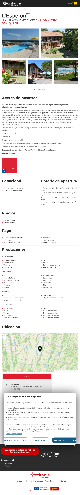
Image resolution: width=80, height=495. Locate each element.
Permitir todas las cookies (65, 440)
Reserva (27, 377)
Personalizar (40, 440)
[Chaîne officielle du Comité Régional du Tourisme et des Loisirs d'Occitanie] (56, 454)
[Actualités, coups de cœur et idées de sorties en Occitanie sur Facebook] (49, 454)
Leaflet (55, 371)
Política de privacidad (14, 434)
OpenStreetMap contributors (71, 371)
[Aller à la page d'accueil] (12, 3)
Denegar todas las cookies (15, 440)
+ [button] (4, 335)
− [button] (4, 338)
